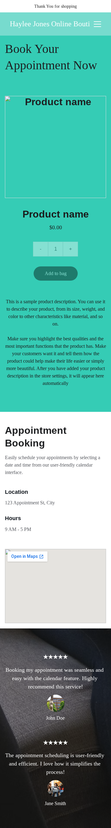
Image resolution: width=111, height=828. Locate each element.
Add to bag (56, 273)
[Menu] (97, 24)
